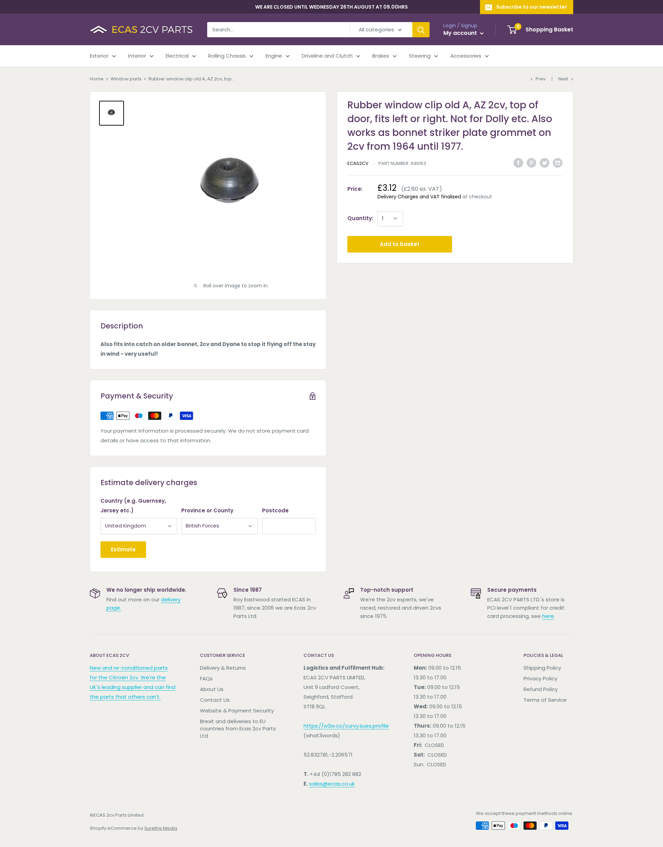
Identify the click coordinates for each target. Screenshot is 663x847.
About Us (211, 689)
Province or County (207, 510)
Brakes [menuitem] (380, 55)
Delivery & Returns (223, 667)
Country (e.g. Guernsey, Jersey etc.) (133, 505)
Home (97, 79)
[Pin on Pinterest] (531, 163)
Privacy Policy (540, 678)
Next (563, 79)
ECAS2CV (357, 163)
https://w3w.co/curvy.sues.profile (346, 725)
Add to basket (400, 243)
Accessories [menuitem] (465, 55)
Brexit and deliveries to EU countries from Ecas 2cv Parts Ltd (238, 728)
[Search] (421, 29)
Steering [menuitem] (420, 55)
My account (460, 33)
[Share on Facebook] (518, 163)
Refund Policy (540, 689)
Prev (541, 79)
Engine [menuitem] (274, 55)
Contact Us (215, 699)
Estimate (123, 549)
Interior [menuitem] (137, 55)
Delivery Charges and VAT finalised (419, 196)
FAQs (206, 678)
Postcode (275, 510)
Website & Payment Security (237, 710)
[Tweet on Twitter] (544, 163)
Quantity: (360, 218)
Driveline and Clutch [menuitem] (327, 55)
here (548, 616)
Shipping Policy (542, 667)
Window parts (126, 79)
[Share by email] (558, 163)
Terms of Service (545, 699)
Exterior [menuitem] (99, 55)
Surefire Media (160, 828)
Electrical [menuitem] (177, 55)
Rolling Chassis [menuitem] (227, 55)
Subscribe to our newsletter (531, 6)
